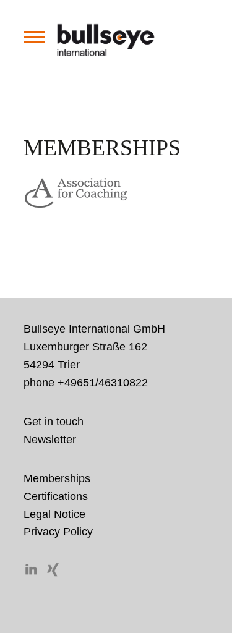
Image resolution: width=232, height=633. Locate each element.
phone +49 (86, 382)
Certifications (56, 496)
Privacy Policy (58, 531)
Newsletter (50, 439)
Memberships (57, 478)
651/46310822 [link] (112, 382)
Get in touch (54, 421)
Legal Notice (54, 514)
